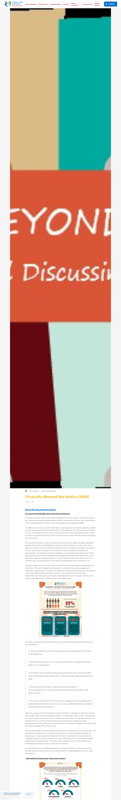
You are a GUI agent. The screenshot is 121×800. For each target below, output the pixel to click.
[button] (31, 4)
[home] (14, 4)
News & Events (74, 4)
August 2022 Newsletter (48, 491)
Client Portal (97, 4)
